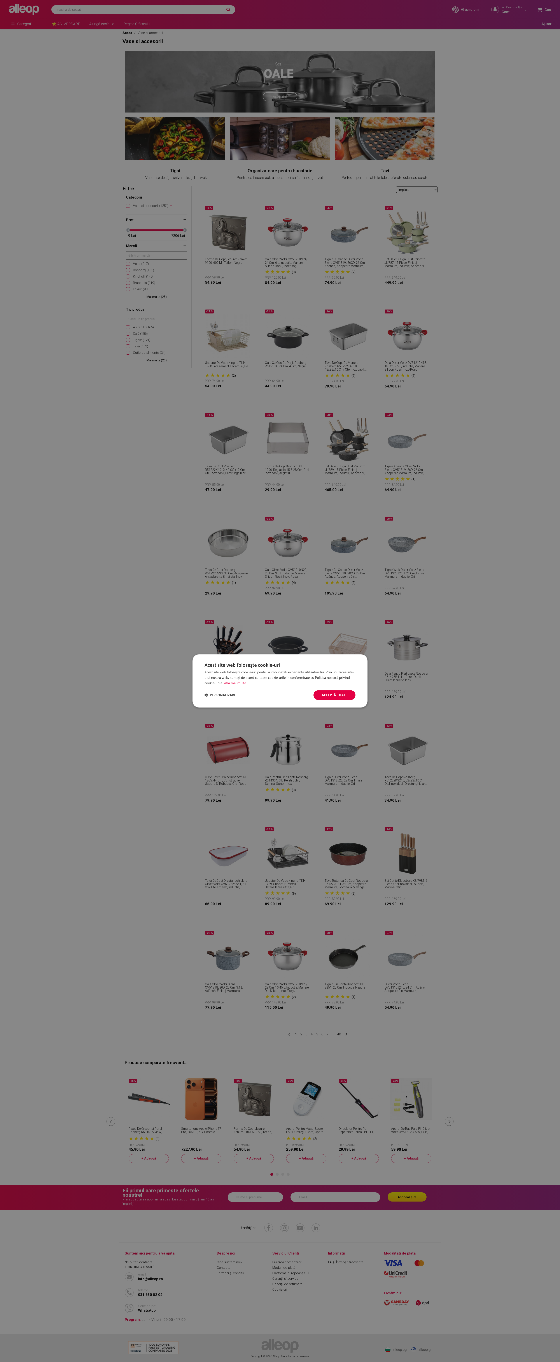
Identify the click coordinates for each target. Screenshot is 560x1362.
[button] (220, 695)
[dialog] (280, 681)
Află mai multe (235, 683)
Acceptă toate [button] (334, 695)
